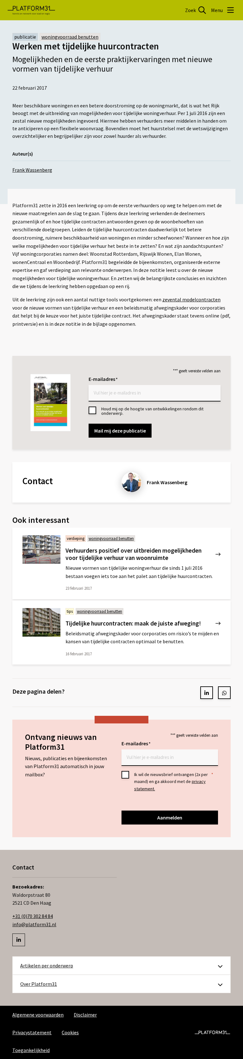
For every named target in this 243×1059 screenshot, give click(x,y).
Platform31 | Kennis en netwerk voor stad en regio (31, 10)
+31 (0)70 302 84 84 (32, 916)
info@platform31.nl (34, 924)
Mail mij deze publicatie (120, 430)
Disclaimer (85, 1014)
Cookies (70, 1032)
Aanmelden (169, 817)
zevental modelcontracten (191, 299)
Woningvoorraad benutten (69, 37)
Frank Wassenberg (32, 170)
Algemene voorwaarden (38, 1014)
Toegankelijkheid (31, 1050)
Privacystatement (32, 1032)
